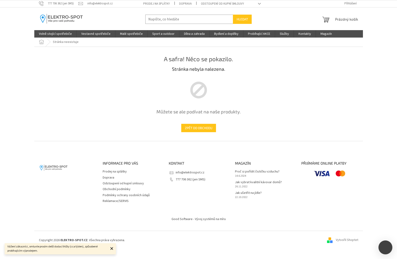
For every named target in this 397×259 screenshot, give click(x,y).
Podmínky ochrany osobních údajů (126, 195)
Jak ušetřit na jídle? (248, 193)
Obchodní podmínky (116, 189)
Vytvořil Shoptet (347, 240)
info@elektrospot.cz (190, 172)
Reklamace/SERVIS (116, 201)
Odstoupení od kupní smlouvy (222, 4)
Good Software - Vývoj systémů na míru (199, 219)
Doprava (185, 4)
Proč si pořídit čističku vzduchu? (257, 171)
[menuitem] (55, 34)
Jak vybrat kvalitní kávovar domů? (258, 182)
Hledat (242, 19)
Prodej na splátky (156, 4)
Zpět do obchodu (198, 128)
